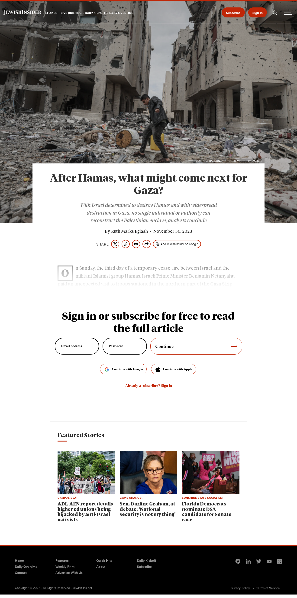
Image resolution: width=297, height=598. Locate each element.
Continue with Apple (177, 369)
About (100, 566)
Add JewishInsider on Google (179, 244)
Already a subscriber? (148, 386)
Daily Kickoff (146, 560)
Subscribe (233, 12)
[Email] (136, 244)
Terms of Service (268, 588)
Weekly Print (64, 566)
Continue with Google (127, 369)
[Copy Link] (126, 244)
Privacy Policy (240, 588)
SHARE (102, 244)
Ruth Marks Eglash (129, 231)
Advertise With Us (69, 572)
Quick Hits (104, 560)
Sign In (257, 12)
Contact (21, 572)
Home (19, 560)
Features (62, 560)
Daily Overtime (26, 566)
